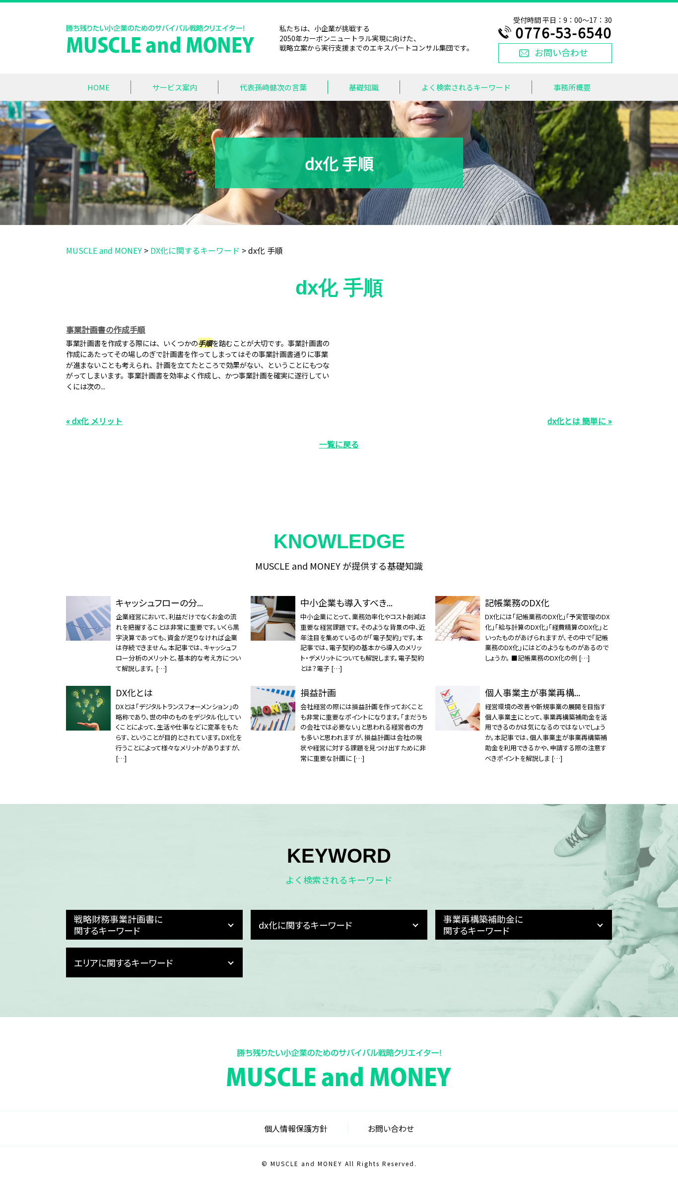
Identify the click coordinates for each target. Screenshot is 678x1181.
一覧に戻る (339, 444)
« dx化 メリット (94, 421)
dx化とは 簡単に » (579, 421)
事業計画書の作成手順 (105, 329)
